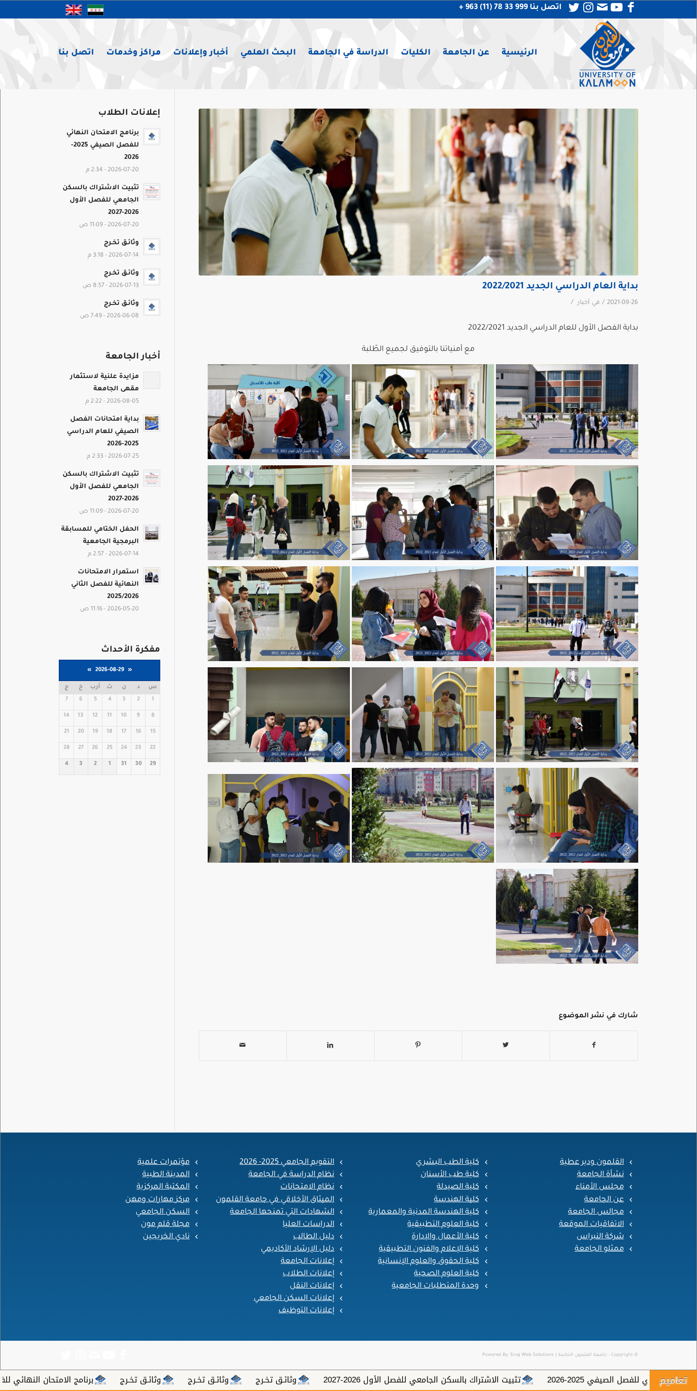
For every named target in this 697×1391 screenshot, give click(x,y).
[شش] (418, 192)
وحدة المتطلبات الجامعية (435, 1286)
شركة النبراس (600, 1237)
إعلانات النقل (312, 1286)
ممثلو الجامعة (599, 1249)
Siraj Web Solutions (532, 1355)
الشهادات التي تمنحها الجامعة (282, 1212)
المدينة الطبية (166, 1174)
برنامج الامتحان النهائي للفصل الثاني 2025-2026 (257, 1379)
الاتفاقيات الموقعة (591, 1224)
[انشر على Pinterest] (418, 1046)
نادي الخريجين (166, 1237)
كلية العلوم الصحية (446, 1274)
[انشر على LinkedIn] (330, 1046)
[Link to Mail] (603, 7)
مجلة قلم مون (165, 1224)
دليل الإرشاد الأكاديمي (297, 1249)
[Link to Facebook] (631, 7)
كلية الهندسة (456, 1200)
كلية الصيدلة (458, 1187)
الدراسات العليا (308, 1224)
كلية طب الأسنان (450, 1174)
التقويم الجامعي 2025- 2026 (286, 1162)
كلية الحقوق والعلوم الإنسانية (428, 1261)
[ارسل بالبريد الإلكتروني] (242, 1046)
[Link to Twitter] (574, 7)
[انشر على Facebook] (594, 1046)
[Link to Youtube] (617, 7)
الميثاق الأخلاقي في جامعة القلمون (275, 1200)
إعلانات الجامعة (307, 1261)
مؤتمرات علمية (164, 1162)
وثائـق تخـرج (524, 1379)
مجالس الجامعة (596, 1212)
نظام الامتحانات (307, 1187)
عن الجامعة (604, 1200)
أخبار (584, 303)
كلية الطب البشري (447, 1162)
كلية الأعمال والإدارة (445, 1237)
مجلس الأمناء (600, 1187)
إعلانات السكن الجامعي (294, 1298)
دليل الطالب (313, 1237)
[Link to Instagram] (588, 7)
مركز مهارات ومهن (157, 1200)
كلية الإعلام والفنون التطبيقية (429, 1249)
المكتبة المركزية (163, 1187)
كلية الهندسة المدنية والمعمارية (423, 1212)
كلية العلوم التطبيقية (443, 1224)
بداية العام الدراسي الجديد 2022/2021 (560, 287)
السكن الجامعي (163, 1212)
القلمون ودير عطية (592, 1162)
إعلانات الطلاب (308, 1274)
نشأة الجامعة (600, 1174)
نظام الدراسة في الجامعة (291, 1174)
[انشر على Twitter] (506, 1046)
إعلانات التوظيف (306, 1311)
